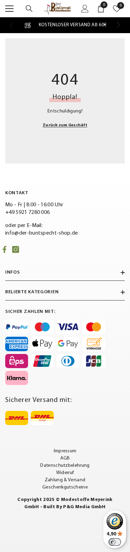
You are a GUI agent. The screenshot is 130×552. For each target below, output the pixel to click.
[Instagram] (15, 249)
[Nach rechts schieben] (118, 25)
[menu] (9, 8)
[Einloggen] (85, 8)
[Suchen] (29, 8)
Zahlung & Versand (65, 480)
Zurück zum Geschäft (65, 125)
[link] (65, 25)
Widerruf (65, 472)
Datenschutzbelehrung (64, 465)
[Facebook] (4, 249)
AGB (65, 458)
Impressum (65, 451)
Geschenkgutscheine (65, 487)
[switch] (115, 542)
